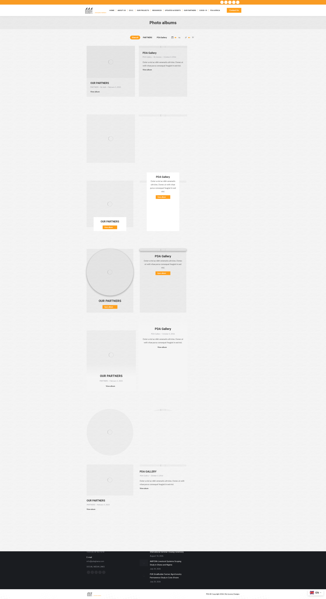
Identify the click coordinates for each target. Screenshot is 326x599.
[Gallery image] (111, 138)
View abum (91, 509)
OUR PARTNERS (99, 83)
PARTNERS (147, 37)
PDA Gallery (162, 37)
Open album (108, 307)
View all (135, 37)
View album (95, 92)
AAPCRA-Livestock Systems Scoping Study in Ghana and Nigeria (165, 563)
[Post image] (144, 563)
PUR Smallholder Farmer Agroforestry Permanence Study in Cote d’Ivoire (165, 576)
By (103, 87)
